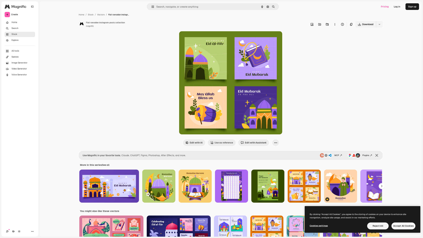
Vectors (101, 14)
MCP (336, 155)
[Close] (377, 155)
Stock (91, 14)
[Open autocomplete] (151, 6)
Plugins (365, 155)
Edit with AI (196, 142)
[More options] (334, 24)
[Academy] (13, 231)
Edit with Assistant (255, 142)
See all (105, 164)
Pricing (385, 6)
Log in (397, 6)
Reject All (378, 225)
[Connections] (7, 231)
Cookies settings (319, 225)
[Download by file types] (379, 24)
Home (81, 14)
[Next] (382, 186)
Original (200, 37)
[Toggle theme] (19, 231)
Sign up (412, 6)
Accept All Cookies (403, 225)
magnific (90, 26)
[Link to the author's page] (82, 24)
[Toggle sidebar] (32, 6)
